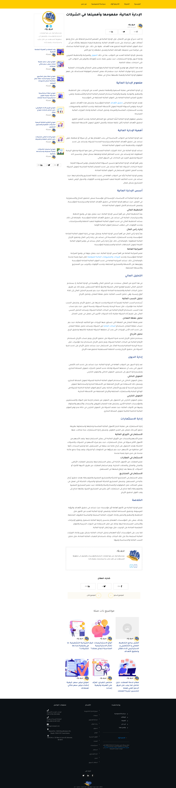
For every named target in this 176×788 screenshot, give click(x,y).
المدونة (124, 720)
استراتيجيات (94, 745)
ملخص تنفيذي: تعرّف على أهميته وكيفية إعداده (102, 685)
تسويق (96, 728)
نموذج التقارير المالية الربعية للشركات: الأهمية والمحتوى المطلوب (49, 127)
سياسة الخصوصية (120, 714)
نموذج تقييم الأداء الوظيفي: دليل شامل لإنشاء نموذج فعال (49, 113)
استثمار (95, 750)
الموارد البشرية (93, 737)
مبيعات (95, 715)
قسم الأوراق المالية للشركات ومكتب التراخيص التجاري (116, 747)
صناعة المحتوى (93, 720)
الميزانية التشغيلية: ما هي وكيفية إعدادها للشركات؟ (78, 646)
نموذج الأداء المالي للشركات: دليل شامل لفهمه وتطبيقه (49, 141)
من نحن (123, 724)
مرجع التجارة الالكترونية (91, 711)
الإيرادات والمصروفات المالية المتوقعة (104, 257)
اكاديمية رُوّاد (121, 738)
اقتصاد (96, 741)
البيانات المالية (109, 326)
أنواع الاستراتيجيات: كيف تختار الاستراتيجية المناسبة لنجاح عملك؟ (100, 646)
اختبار (96, 758)
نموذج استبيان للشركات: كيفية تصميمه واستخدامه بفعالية (49, 154)
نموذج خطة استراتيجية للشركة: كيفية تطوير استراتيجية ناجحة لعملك (49, 98)
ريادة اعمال (94, 724)
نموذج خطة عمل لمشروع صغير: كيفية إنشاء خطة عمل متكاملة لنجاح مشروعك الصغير (49, 83)
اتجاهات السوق (93, 762)
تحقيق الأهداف (116, 103)
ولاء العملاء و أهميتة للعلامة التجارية (49, 54)
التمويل (94, 55)
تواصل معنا (122, 727)
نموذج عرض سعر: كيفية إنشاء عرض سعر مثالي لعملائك (78, 685)
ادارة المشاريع (94, 754)
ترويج (96, 732)
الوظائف (123, 717)
